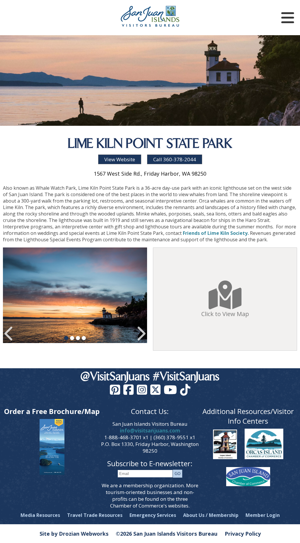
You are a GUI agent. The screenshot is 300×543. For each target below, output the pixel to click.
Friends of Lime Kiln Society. (216, 233)
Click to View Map (225, 314)
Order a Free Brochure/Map (52, 411)
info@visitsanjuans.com (150, 430)
